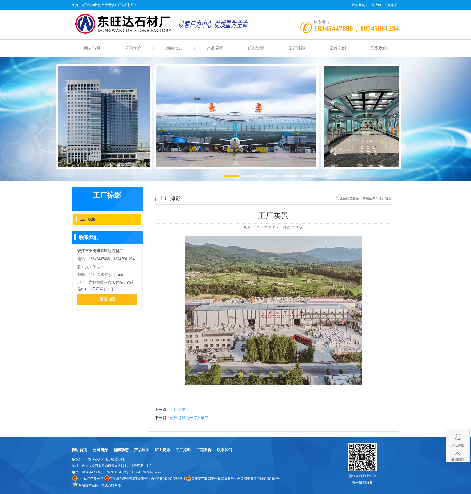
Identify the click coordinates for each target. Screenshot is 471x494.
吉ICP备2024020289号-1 (168, 479)
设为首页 (358, 5)
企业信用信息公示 (90, 479)
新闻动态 (174, 48)
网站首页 (92, 48)
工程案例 (338, 48)
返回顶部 (457, 459)
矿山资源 (256, 48)
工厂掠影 (297, 48)
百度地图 (391, 5)
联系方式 (457, 445)
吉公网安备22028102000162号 (258, 479)
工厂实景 (177, 410)
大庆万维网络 (111, 485)
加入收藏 (374, 5)
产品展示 (215, 48)
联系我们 (378, 48)
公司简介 (133, 48)
